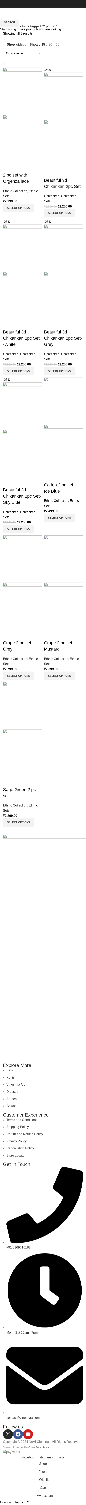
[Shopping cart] (83, 14)
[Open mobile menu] (4, 14)
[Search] (78, 14)
